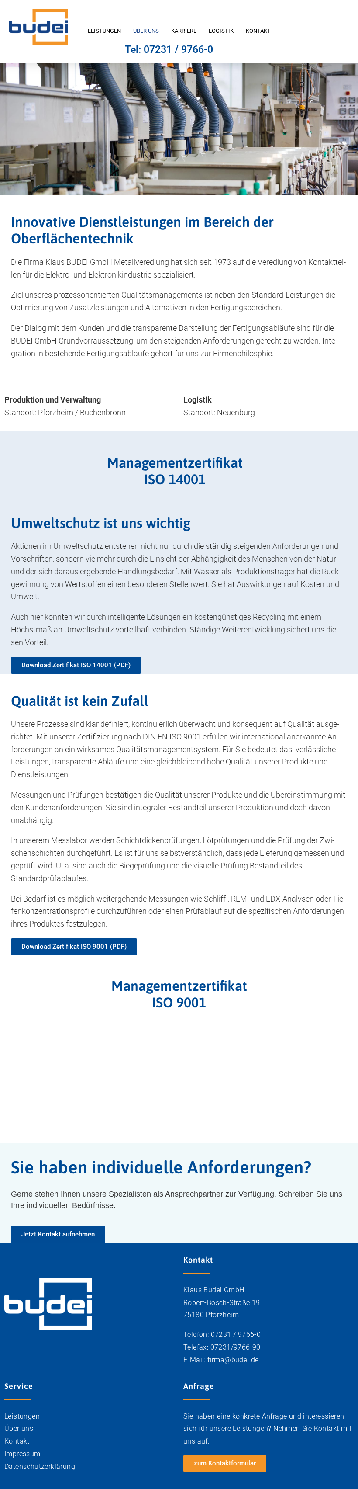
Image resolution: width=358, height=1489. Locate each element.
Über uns (146, 31)
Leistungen (104, 31)
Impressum (22, 1454)
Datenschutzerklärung (39, 1466)
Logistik (221, 31)
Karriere (183, 31)
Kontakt (258, 31)
